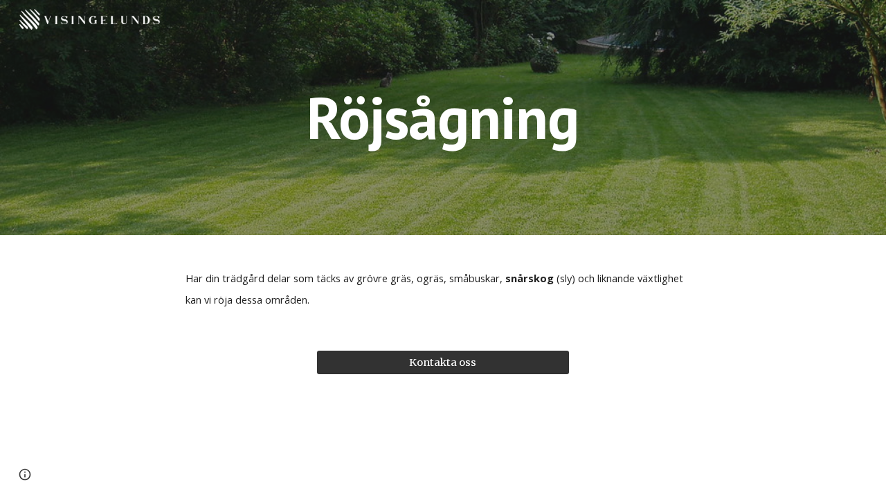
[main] (443, 117)
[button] (25, 474)
